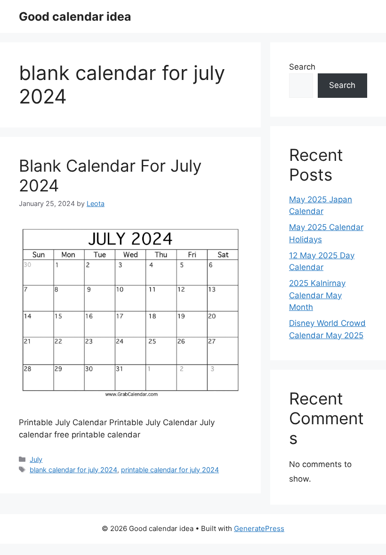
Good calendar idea (75, 16)
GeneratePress (259, 528)
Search (302, 66)
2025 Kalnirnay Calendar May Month (317, 295)
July (36, 459)
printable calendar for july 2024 (170, 470)
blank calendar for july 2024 (73, 470)
